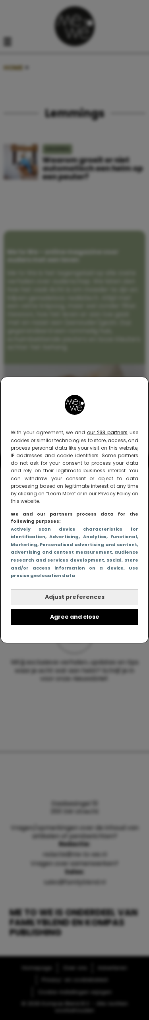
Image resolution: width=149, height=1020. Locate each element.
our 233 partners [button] (107, 432)
